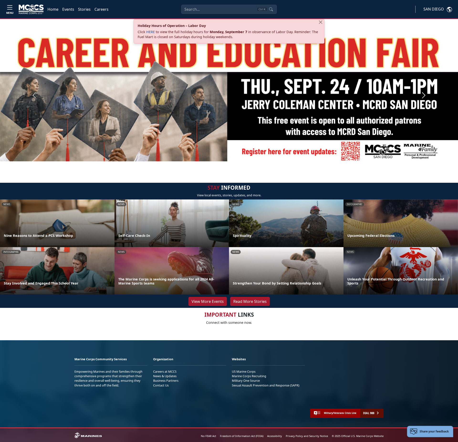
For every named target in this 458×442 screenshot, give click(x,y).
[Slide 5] (230, 165)
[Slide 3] (218, 165)
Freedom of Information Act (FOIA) (241, 436)
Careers (101, 9)
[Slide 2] (213, 165)
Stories (84, 9)
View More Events (208, 301)
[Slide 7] (241, 165)
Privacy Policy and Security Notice (307, 436)
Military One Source (246, 380)
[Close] (320, 22)
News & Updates (165, 376)
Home (52, 9)
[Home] (31, 9)
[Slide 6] (236, 165)
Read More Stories (250, 301)
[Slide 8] (247, 165)
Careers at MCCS (165, 371)
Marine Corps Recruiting (249, 376)
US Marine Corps (243, 371)
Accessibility (274, 436)
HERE (150, 32)
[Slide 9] (253, 165)
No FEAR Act (208, 436)
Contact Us (161, 385)
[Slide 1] (203, 165)
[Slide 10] (258, 165)
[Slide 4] (224, 165)
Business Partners (165, 380)
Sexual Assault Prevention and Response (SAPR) (265, 385)
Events (68, 9)
